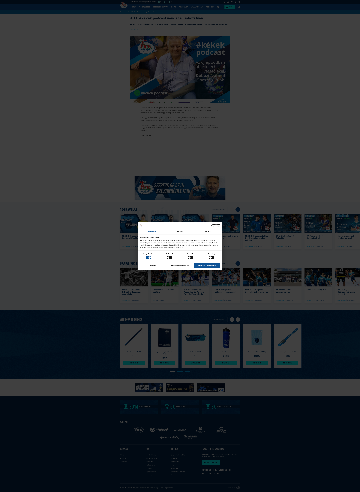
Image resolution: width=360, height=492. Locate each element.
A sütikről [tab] (208, 231)
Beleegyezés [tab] (152, 231)
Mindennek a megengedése (207, 265)
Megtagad (153, 265)
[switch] (169, 257)
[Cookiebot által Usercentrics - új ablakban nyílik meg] (212, 225)
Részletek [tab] (180, 231)
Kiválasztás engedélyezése (180, 265)
